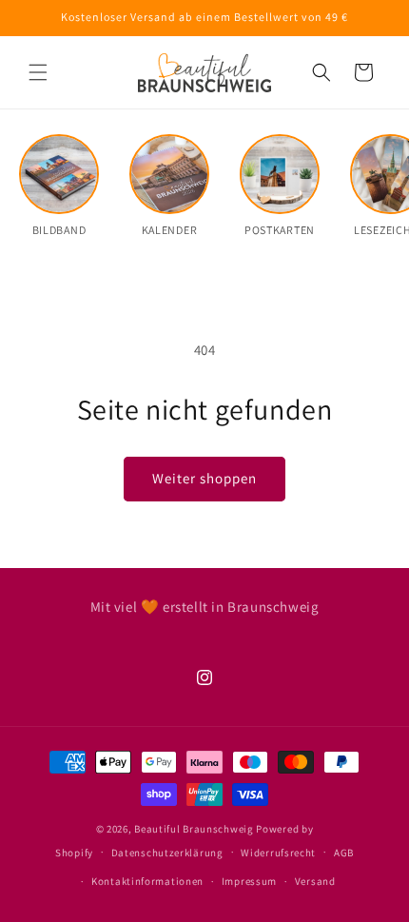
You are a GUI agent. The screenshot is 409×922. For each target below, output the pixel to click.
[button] (38, 72)
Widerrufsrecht (278, 852)
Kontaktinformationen (147, 881)
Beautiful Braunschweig (193, 828)
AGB (344, 852)
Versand (315, 881)
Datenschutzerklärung (167, 852)
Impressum (249, 881)
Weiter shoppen (204, 478)
